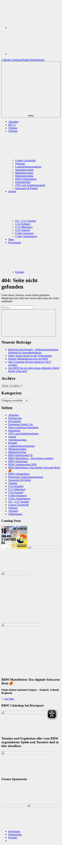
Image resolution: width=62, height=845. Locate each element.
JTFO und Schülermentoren (30, 185)
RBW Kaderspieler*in (20, 455)
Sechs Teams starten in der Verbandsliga (30, 355)
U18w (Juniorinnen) (26, 236)
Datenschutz (15, 418)
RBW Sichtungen (18, 461)
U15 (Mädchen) (24, 227)
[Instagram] (34, 27)
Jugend (12, 436)
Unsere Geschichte (25, 160)
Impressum (14, 430)
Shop (11, 239)
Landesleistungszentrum (28, 166)
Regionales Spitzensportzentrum (25, 477)
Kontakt (19, 272)
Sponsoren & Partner (26, 188)
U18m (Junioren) (24, 233)
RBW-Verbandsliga (25, 179)
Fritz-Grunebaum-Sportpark (23, 427)
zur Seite (9, 698)
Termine (12, 127)
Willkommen (15, 514)
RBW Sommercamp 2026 (22, 464)
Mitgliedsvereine (24, 172)
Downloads (14, 421)
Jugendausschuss (24, 169)
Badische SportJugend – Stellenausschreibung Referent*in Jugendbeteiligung (33, 351)
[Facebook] (34, 53)
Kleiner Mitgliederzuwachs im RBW (28, 358)
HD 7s (12, 124)
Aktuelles (13, 121)
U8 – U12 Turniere (25, 220)
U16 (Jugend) (22, 230)
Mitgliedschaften (24, 175)
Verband (12, 507)
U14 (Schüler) (23, 223)
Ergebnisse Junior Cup (20, 424)
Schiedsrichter (22, 182)
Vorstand (20, 163)
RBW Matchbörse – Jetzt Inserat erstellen (30, 458)
